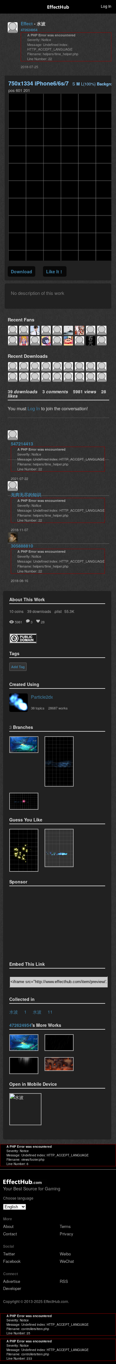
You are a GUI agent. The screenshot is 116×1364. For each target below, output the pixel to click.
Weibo (65, 1254)
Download (21, 271)
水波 (13, 1011)
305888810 (22, 546)
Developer (12, 1288)
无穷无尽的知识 (26, 494)
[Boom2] (23, 850)
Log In (34, 408)
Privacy (66, 1234)
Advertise (11, 1281)
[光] (23, 1065)
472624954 (29, 29)
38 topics (38, 707)
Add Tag (18, 667)
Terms (65, 1226)
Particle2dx (42, 696)
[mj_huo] (59, 1064)
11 (50, 1011)
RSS (64, 1281)
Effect (27, 23)
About (8, 1226)
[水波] (23, 744)
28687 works (58, 707)
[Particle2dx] (18, 703)
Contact (10, 1234)
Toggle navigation (7, 6)
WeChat (67, 1261)
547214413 (22, 443)
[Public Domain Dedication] (23, 641)
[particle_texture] (59, 848)
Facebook (12, 1261)
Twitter (9, 1254)
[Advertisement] (40, 922)
